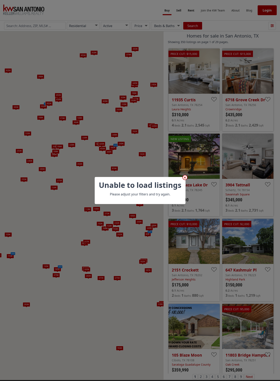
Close (185, 177)
